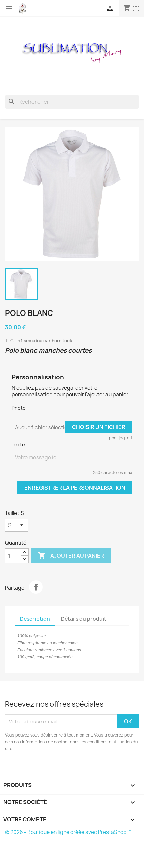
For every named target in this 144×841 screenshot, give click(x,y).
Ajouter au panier (71, 555)
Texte (18, 444)
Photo (19, 408)
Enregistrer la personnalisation (74, 487)
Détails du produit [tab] (83, 618)
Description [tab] (35, 618)
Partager (36, 587)
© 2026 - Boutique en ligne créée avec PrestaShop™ (68, 832)
